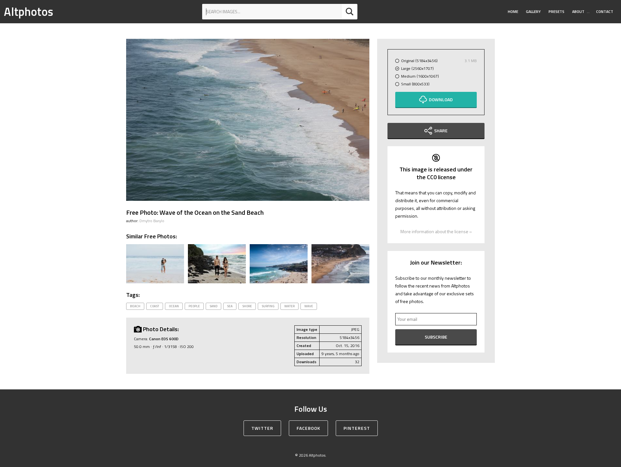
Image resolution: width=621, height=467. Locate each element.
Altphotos (28, 11)
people (194, 306)
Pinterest (356, 428)
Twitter (262, 428)
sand (213, 306)
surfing (268, 306)
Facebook (308, 428)
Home (513, 11)
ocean (174, 306)
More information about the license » (436, 231)
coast (154, 306)
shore (247, 306)
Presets (556, 11)
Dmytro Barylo (151, 221)
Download (441, 99)
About (578, 11)
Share (441, 130)
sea (230, 306)
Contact (604, 11)
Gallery (533, 11)
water (289, 306)
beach (135, 306)
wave (308, 306)
